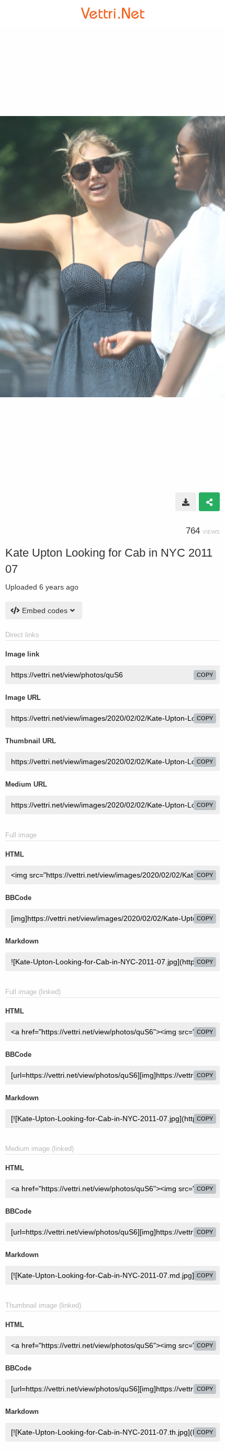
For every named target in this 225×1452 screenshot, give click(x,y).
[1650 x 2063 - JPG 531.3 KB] (185, 501)
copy (205, 675)
